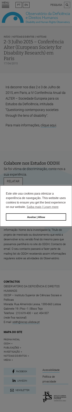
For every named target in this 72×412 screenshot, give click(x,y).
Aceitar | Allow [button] (36, 217)
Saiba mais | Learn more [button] (43, 207)
